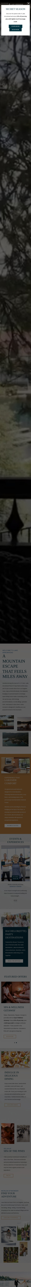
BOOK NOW (15, 29)
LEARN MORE (15, 26)
